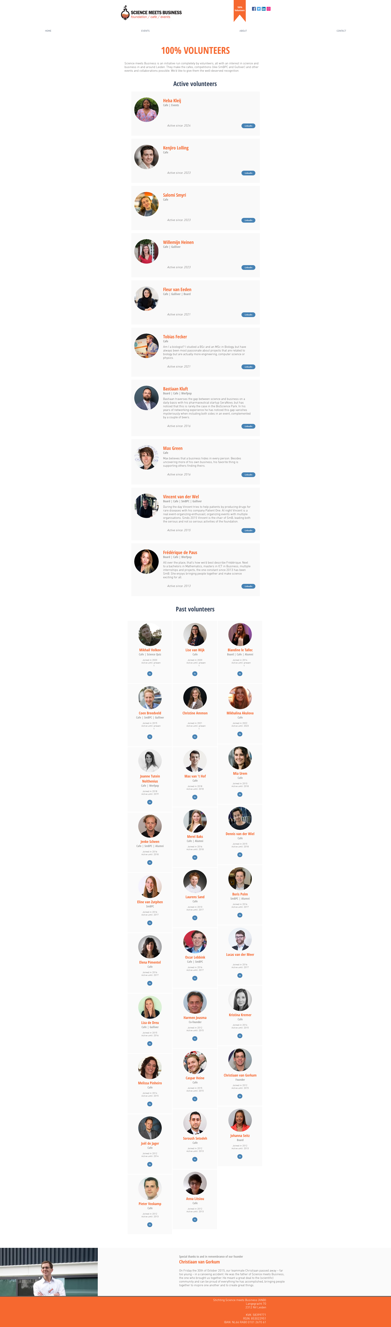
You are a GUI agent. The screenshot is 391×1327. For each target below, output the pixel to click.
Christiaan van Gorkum (199, 1262)
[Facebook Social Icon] (254, 9)
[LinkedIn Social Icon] (264, 9)
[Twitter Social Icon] (259, 9)
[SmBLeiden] (268, 9)
